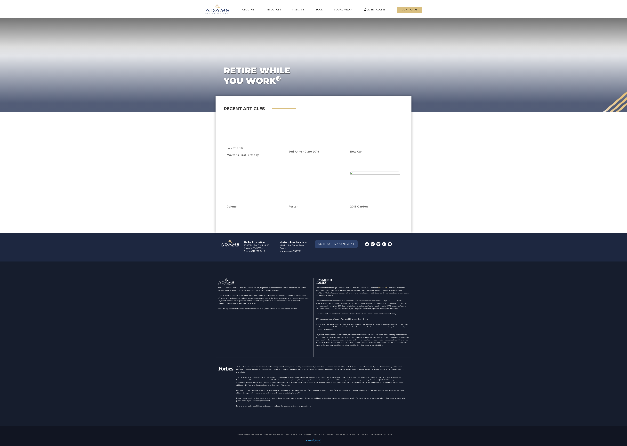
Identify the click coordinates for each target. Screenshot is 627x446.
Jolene (232, 206)
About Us (248, 9)
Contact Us (409, 9)
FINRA (380, 288)
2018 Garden (359, 206)
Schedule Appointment (336, 244)
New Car (356, 151)
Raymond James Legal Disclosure (376, 434)
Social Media (343, 9)
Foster (293, 206)
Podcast (298, 9)
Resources (273, 9)
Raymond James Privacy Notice (344, 434)
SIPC (386, 288)
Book (319, 9)
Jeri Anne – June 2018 (304, 151)
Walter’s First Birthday (243, 155)
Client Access (376, 9)
